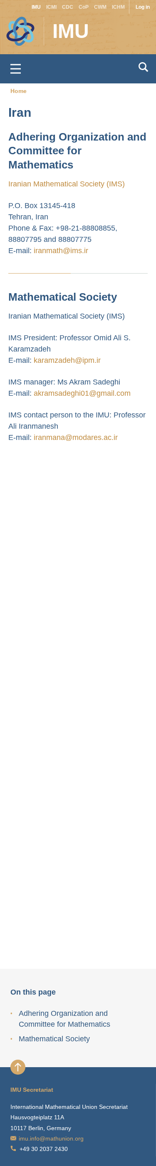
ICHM (118, 7)
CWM (100, 7)
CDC (67, 7)
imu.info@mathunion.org (51, 1138)
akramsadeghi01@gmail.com (82, 393)
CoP (84, 7)
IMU (36, 7)
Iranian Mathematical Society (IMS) (66, 184)
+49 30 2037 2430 (44, 1149)
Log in (143, 7)
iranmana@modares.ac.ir (76, 437)
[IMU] (15, 27)
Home (18, 91)
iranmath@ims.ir (61, 250)
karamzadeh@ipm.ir (67, 360)
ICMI (51, 7)
